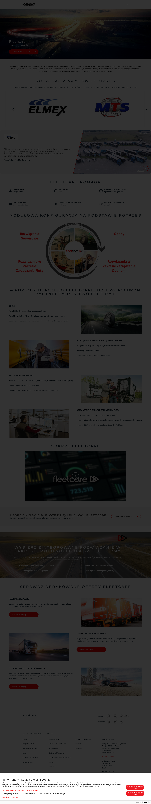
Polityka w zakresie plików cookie (13, 790)
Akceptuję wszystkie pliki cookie (135, 787)
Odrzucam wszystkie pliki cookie (135, 793)
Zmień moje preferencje (10, 797)
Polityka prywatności (32, 790)
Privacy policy (25, 797)
